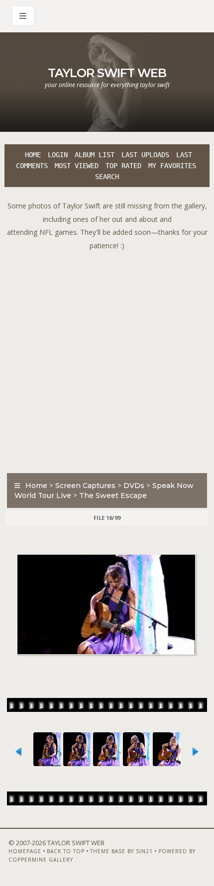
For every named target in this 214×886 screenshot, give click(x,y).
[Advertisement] (107, 359)
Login (58, 155)
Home (33, 155)
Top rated (123, 166)
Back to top (66, 851)
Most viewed (77, 166)
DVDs (133, 485)
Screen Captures (85, 485)
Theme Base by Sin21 (121, 851)
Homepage (24, 851)
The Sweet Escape (113, 495)
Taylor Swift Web (107, 73)
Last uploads (145, 155)
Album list (94, 155)
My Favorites (172, 166)
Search (107, 177)
